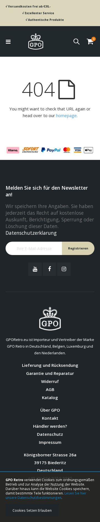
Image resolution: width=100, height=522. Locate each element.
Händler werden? (50, 426)
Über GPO (50, 410)
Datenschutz (50, 434)
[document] (50, 497)
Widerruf (50, 381)
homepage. (67, 115)
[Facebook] (49, 269)
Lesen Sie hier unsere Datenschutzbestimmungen (46, 495)
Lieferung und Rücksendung (50, 365)
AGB (50, 389)
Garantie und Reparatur (50, 373)
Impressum (50, 442)
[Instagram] (64, 269)
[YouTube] (35, 269)
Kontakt (50, 418)
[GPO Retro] (35, 41)
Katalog (50, 397)
